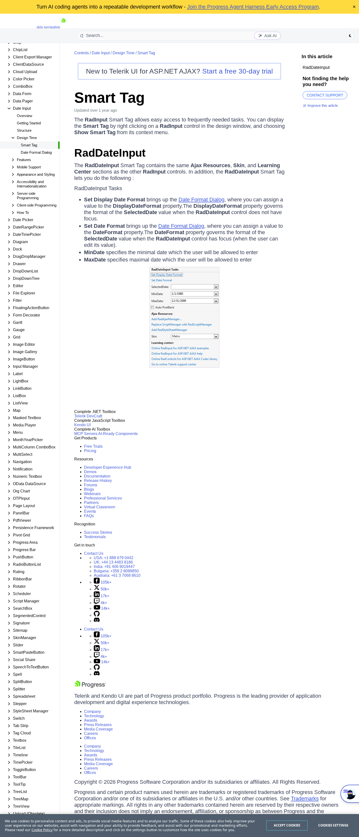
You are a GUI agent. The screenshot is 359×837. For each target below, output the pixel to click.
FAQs (89, 516)
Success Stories (98, 532)
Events (90, 511)
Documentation (97, 476)
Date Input (101, 53)
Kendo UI (82, 425)
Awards (90, 720)
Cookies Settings (333, 825)
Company (92, 711)
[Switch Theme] (350, 36)
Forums (90, 485)
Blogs (89, 489)
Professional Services (103, 498)
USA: (113, 558)
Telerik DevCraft (88, 416)
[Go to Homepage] (63, 27)
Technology (94, 716)
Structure (24, 130)
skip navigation (48, 27)
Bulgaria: (116, 571)
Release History (98, 480)
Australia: (117, 575)
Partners (91, 502)
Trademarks (305, 798)
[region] (179, 825)
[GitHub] (97, 615)
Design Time (124, 53)
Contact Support (325, 95)
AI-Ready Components (118, 434)
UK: (113, 562)
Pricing (90, 451)
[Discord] (97, 621)
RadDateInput (110, 153)
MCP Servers (85, 434)
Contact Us (93, 553)
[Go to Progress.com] (90, 687)
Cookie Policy (42, 829)
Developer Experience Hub (107, 467)
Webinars (92, 494)
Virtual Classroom (99, 507)
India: (114, 567)
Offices (90, 738)
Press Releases (98, 725)
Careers (91, 733)
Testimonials (95, 537)
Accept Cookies (287, 825)
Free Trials (93, 446)
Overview (24, 116)
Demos (90, 472)
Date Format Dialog (36, 152)
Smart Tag (29, 145)
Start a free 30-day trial (237, 71)
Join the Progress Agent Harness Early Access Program (253, 7)
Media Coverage (98, 729)
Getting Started (29, 123)
